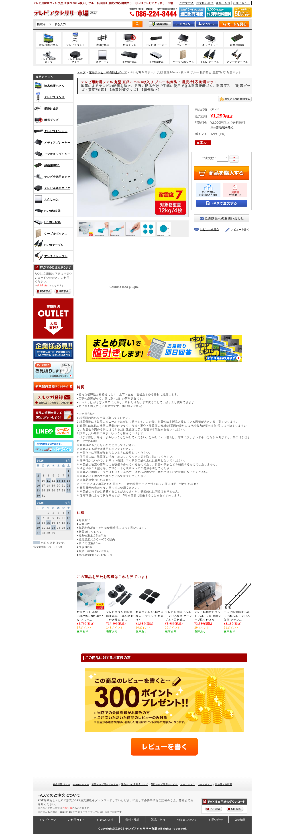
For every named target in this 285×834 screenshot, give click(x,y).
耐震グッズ (51, 119)
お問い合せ (216, 819)
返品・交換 (158, 819)
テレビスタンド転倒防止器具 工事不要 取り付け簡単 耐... (120, 615)
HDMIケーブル (54, 244)
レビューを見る (209, 229)
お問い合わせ (241, 3)
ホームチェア (205, 784)
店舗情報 (240, 819)
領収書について (187, 819)
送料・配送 (223, 3)
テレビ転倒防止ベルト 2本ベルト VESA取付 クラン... (237, 615)
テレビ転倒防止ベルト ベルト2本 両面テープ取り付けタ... (207, 615)
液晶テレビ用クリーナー (105, 784)
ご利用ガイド (76, 819)
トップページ (47, 819)
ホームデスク (187, 784)
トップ (81, 72)
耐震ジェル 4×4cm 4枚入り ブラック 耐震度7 (149, 615)
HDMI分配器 (52, 222)
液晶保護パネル (54, 85)
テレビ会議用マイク (57, 188)
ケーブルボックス (55, 233)
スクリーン (51, 199)
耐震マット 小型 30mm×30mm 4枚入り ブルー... (90, 615)
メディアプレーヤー (57, 142)
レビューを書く (240, 229)
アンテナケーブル (55, 256)
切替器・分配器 (223, 784)
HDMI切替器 (52, 210)
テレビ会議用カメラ (57, 176)
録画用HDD (52, 165)
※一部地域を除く (222, 127)
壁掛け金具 (51, 108)
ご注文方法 (186, 3)
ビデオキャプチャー (57, 153)
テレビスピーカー (55, 131)
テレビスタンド (54, 97)
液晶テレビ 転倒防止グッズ (108, 72)
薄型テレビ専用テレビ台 (164, 784)
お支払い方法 (205, 3)
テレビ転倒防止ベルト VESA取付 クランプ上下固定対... (178, 615)
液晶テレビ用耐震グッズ (134, 784)
